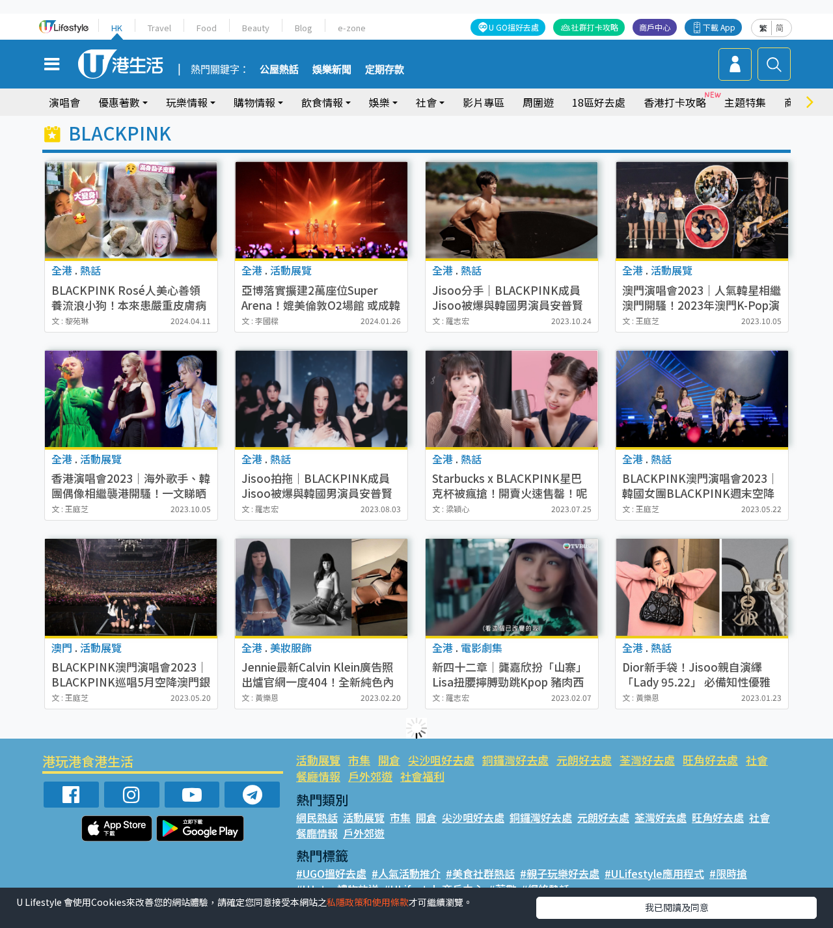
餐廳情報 (318, 776)
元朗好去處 (584, 760)
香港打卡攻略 (675, 102)
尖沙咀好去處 (441, 760)
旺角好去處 (710, 760)
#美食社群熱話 (480, 873)
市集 (359, 760)
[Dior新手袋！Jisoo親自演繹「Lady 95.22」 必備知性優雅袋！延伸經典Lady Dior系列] (702, 587)
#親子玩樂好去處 (559, 873)
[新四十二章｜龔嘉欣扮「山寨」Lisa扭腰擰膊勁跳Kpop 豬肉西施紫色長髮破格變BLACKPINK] (512, 587)
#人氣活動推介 (406, 873)
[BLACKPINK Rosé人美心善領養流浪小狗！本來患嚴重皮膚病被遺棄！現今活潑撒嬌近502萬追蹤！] (131, 209)
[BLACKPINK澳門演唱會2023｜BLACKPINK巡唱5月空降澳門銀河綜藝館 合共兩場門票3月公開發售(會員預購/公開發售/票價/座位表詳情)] (131, 587)
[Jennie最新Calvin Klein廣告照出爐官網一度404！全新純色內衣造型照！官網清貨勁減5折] (321, 587)
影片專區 (483, 102)
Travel (159, 27)
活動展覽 (318, 760)
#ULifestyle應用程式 (654, 873)
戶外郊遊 (370, 776)
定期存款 (384, 69)
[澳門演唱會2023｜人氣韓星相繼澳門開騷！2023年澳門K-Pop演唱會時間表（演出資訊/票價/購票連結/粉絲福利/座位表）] (702, 209)
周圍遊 (538, 102)
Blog (303, 27)
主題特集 (745, 102)
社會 (757, 760)
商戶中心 (654, 27)
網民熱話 (317, 817)
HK (116, 27)
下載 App (719, 27)
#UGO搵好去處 (331, 873)
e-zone (352, 27)
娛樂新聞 (331, 69)
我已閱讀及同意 (677, 907)
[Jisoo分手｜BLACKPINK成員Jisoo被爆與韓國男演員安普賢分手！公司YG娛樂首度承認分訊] (512, 209)
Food (207, 27)
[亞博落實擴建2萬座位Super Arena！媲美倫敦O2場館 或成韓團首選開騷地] (321, 209)
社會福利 (422, 776)
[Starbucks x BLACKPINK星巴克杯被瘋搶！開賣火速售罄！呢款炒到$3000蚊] (512, 398)
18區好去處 (598, 102)
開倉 (389, 760)
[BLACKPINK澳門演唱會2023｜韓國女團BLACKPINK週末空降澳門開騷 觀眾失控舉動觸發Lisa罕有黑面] (702, 398)
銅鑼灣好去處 (515, 760)
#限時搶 (728, 873)
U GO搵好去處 (514, 27)
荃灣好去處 (647, 760)
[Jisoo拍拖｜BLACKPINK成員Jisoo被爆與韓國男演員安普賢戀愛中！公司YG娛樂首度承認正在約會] (321, 398)
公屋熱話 (279, 69)
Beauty (255, 27)
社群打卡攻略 (594, 27)
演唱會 (64, 102)
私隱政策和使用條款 (368, 901)
